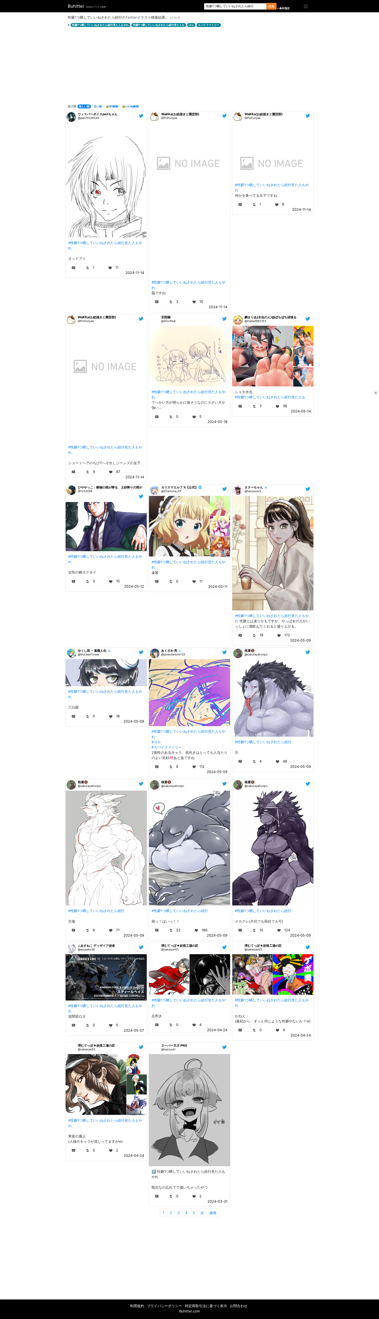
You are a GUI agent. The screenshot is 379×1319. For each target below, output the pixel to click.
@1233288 (85, 491)
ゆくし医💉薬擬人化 (92, 650)
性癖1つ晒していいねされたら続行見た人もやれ (100, 25)
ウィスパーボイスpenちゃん (98, 114)
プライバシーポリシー (164, 1306)
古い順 (98, 106)
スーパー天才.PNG (174, 1045)
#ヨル (156, 742)
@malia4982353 (255, 321)
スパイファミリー (208, 25)
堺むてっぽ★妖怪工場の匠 (179, 945)
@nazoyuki (168, 1049)
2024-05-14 (301, 411)
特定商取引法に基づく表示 (206, 1306)
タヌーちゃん (254, 487)
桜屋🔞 (250, 650)
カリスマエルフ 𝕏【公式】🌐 (181, 487)
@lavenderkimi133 (173, 654)
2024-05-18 (217, 421)
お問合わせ (238, 1306)
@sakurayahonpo (256, 654)
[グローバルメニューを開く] (305, 6)
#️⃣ (154, 1171)
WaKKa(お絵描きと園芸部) (180, 114)
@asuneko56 (86, 949)
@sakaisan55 (170, 949)
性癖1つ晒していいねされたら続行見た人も (158, 25)
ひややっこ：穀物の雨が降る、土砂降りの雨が (110, 487)
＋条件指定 (283, 8)
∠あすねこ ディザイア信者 (96, 945)
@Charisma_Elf (171, 491)
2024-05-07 (134, 1030)
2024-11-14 (134, 272)
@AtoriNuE (168, 321)
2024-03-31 (217, 1201)
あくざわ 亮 (169, 650)
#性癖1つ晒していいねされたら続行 (263, 742)
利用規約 (137, 1306)
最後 (212, 1213)
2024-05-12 (134, 586)
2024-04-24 (217, 1030)
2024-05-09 (300, 640)
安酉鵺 (165, 317)
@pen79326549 (88, 118)
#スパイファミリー (167, 747)
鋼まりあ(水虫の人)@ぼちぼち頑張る (271, 317)
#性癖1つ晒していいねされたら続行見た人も (270, 397)
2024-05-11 (217, 586)
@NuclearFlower (89, 654)
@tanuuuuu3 (253, 491)
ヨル (191, 25)
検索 (271, 6)
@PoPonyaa (169, 118)
